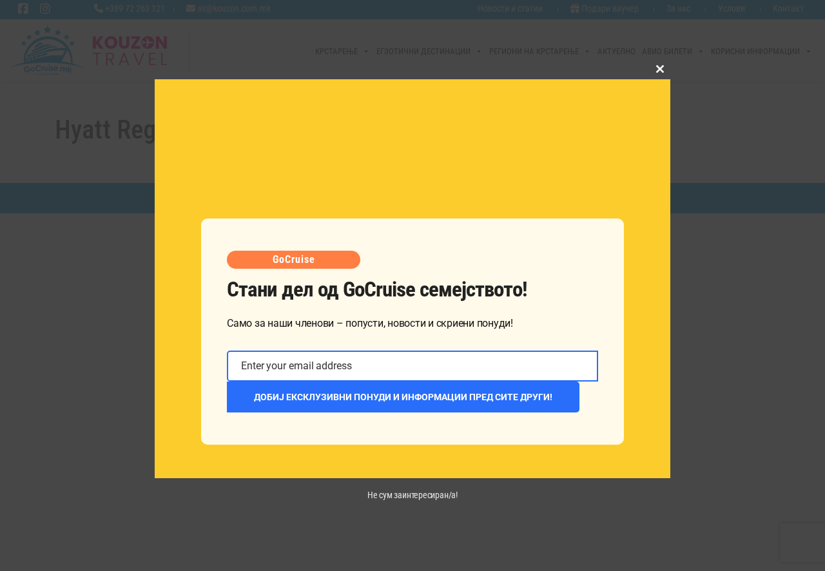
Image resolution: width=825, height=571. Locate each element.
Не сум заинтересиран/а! (412, 495)
